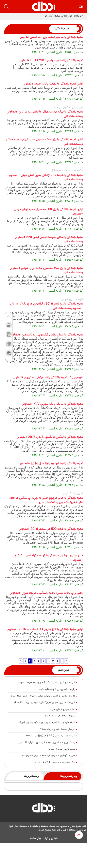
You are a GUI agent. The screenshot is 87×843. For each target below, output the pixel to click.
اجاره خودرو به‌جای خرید (62, 709)
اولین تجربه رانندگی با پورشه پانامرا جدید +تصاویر (53, 84)
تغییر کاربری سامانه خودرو (62, 749)
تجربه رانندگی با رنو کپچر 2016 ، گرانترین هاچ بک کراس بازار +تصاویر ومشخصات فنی (46, 306)
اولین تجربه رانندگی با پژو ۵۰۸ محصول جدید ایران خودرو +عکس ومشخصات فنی (43, 141)
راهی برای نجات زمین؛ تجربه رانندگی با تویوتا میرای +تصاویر (47, 593)
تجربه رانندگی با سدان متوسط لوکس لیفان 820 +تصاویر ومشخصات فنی (49, 239)
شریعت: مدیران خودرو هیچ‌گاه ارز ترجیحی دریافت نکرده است (43, 702)
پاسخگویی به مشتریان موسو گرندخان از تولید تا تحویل (46, 742)
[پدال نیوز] (43, 808)
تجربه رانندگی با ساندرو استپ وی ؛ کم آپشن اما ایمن (51, 37)
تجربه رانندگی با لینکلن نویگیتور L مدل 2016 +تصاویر (50, 437)
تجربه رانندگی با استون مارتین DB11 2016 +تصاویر (51, 60)
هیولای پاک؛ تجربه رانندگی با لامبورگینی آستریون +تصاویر (48, 377)
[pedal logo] (43, 6)
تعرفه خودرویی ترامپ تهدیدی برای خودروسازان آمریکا (47, 722)
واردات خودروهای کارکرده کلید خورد (61, 16)
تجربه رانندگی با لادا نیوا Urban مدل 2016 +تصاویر (51, 463)
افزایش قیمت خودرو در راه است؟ (57, 729)
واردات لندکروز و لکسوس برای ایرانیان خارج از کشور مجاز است (43, 696)
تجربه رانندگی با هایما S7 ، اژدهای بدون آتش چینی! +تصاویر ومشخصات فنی (46, 177)
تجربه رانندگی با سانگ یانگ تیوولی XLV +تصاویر (53, 404)
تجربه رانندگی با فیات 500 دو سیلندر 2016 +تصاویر (51, 529)
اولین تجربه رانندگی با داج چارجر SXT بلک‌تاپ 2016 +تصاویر (45, 629)
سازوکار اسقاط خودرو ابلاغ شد (60, 716)
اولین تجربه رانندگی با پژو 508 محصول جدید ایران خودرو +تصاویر (48, 211)
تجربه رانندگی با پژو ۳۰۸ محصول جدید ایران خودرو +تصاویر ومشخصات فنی (46, 270)
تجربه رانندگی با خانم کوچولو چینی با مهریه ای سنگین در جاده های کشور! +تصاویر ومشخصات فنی (46, 500)
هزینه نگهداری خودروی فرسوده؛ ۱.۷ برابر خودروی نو (48, 755)
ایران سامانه (35, 838)
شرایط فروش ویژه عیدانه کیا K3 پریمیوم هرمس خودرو (46, 682)
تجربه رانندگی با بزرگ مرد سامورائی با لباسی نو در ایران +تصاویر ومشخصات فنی (45, 114)
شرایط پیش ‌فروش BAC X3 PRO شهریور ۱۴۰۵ (50, 736)
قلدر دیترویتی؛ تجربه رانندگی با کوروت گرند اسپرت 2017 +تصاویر (49, 557)
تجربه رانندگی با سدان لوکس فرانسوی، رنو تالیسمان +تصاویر (47, 335)
